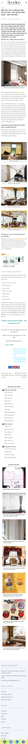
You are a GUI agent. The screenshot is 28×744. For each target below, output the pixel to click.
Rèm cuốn (8, 426)
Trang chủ (4, 711)
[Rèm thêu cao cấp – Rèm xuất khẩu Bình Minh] (14, 3)
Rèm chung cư (9, 395)
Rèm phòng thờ (9, 421)
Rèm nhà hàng (9, 406)
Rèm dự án (8, 401)
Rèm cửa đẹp (5, 733)
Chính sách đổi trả (6, 694)
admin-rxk (18, 19)
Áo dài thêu (8, 452)
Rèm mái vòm (9, 440)
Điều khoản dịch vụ (6, 700)
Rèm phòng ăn (9, 418)
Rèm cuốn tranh (9, 443)
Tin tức (3, 8)
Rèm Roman (8, 432)
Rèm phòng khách (10, 412)
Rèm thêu (4, 736)
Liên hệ (3, 722)
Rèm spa (7, 409)
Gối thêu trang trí (10, 454)
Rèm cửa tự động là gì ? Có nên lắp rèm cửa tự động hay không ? (19, 359)
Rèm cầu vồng (9, 429)
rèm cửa (17, 239)
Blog (2, 716)
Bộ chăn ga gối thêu (11, 457)
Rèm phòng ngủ (9, 415)
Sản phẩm (4, 713)
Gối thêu (3, 738)
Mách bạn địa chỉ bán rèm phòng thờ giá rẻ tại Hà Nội (21, 375)
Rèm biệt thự (8, 398)
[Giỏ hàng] (26, 2)
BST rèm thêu (9, 392)
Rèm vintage (8, 437)
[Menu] (2, 3)
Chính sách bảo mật (7, 697)
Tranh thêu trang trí (10, 449)
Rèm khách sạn (9, 404)
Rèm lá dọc (8, 435)
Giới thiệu (3, 691)
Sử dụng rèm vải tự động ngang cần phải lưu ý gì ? (7, 375)
